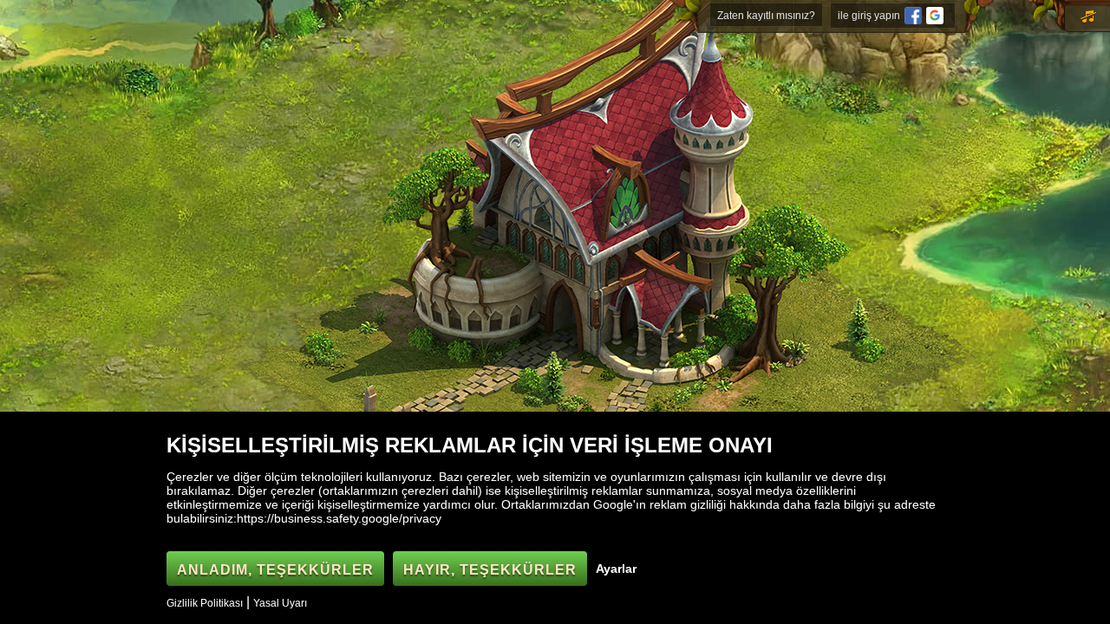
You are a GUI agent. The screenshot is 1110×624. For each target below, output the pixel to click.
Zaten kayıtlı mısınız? (766, 16)
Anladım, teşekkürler (275, 569)
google (935, 15)
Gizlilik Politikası (204, 603)
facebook (913, 15)
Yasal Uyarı (280, 603)
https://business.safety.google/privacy (339, 518)
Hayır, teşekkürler (490, 569)
